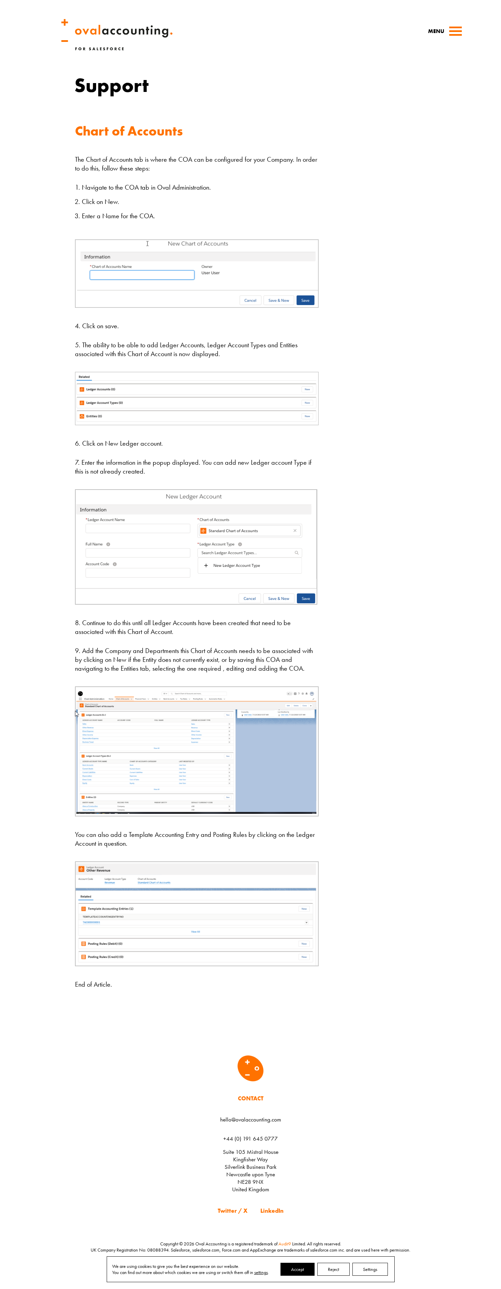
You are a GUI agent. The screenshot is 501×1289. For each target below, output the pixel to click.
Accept (297, 1269)
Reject (333, 1269)
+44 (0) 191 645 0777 (250, 1138)
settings (261, 1272)
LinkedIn (272, 1210)
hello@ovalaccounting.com (250, 1119)
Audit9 (284, 1244)
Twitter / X (232, 1210)
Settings (370, 1269)
